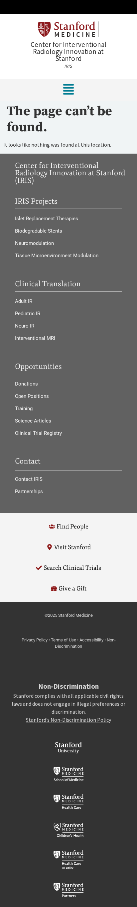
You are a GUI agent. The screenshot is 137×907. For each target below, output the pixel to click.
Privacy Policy (35, 639)
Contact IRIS (29, 479)
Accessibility (91, 639)
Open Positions (32, 396)
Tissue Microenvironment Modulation (56, 256)
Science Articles (33, 421)
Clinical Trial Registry (38, 433)
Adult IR (23, 301)
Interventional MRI (35, 338)
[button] (68, 7)
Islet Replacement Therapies (46, 219)
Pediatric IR (27, 314)
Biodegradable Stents (38, 231)
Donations (26, 384)
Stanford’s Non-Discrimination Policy (68, 719)
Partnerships (29, 491)
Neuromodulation (34, 243)
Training (24, 409)
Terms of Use (63, 639)
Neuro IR (24, 326)
